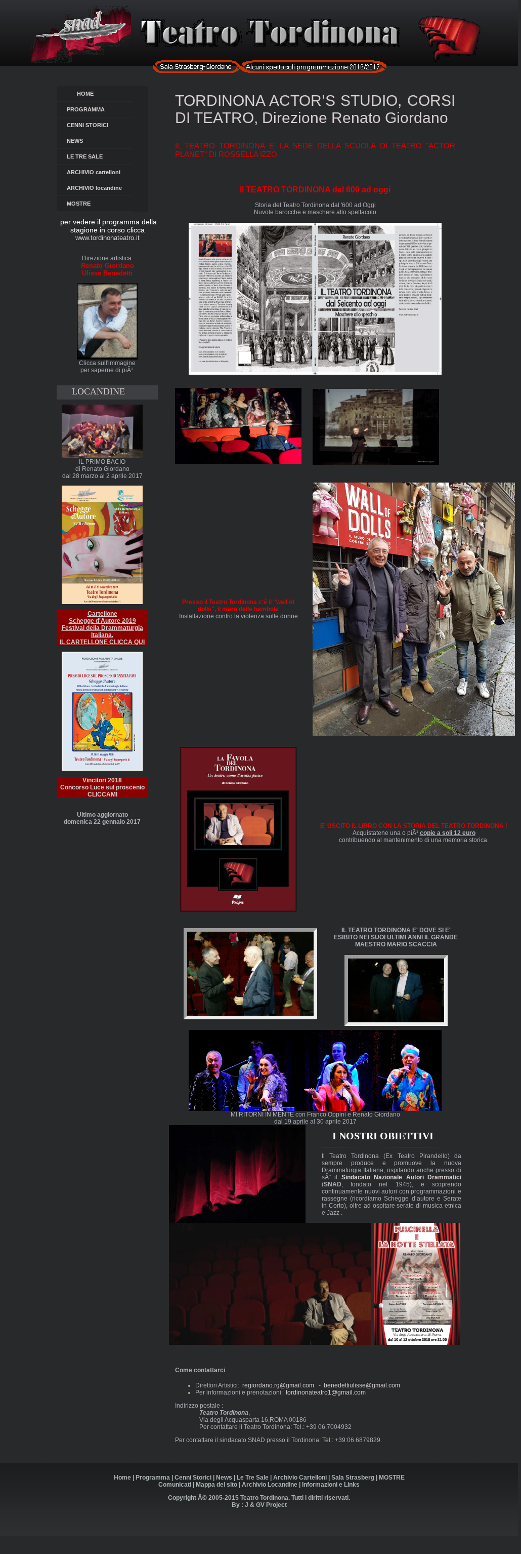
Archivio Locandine (269, 1484)
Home (122, 1477)
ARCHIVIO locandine (94, 188)
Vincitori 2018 (102, 780)
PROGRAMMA (87, 109)
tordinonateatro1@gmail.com (326, 1392)
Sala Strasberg (352, 1477)
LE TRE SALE (97, 156)
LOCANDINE (98, 391)
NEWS (82, 141)
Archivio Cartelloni (300, 1477)
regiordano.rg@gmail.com (278, 1385)
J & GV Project (266, 1504)
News (224, 1477)
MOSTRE (79, 204)
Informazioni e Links (331, 1484)
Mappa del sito (216, 1484)
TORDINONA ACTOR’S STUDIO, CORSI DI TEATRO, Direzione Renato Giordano (315, 109)
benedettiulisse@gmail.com (362, 1385)
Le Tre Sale (253, 1477)
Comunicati (174, 1484)
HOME (87, 94)
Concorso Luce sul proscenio (102, 791)
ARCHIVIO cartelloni (93, 172)
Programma (153, 1477)
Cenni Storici (193, 1477)
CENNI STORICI (90, 125)
